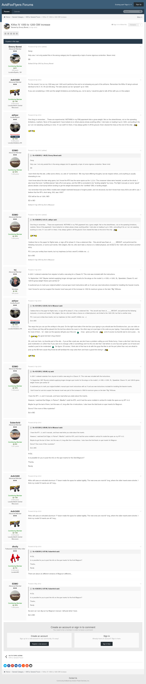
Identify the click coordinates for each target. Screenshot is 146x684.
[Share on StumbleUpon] (27, 665)
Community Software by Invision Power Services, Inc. (73, 681)
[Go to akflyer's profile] (15, 127)
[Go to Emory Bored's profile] (7, 26)
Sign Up (138, 4)
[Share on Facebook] (8, 665)
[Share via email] (30, 665)
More (139, 17)
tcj (15, 269)
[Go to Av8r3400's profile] (15, 92)
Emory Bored (23, 27)
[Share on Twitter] (5, 665)
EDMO (15, 150)
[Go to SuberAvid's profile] (15, 434)
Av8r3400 (15, 79)
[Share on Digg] (16, 665)
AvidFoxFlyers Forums (17, 4)
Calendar (17, 11)
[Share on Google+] (12, 665)
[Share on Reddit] (23, 665)
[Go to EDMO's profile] (15, 162)
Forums (6, 11)
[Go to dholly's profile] (15, 558)
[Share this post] (140, 46)
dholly (15, 546)
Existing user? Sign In (123, 4)
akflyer (15, 115)
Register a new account (39, 644)
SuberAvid (15, 422)
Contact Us (73, 678)
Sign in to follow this (120, 24)
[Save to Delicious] (19, 665)
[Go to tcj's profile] (15, 281)
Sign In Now (106, 644)
